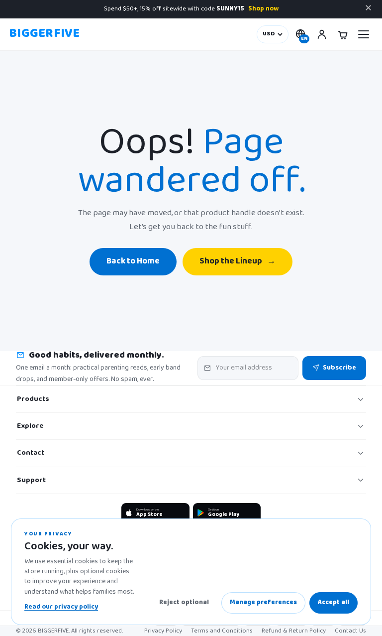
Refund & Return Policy (294, 631)
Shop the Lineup (237, 261)
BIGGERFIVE (44, 34)
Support (31, 480)
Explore (30, 426)
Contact (30, 453)
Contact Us (350, 631)
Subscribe (339, 368)
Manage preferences (263, 602)
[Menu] (363, 34)
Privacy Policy (163, 631)
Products (33, 399)
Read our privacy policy (61, 607)
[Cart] (342, 34)
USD (269, 34)
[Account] (321, 34)
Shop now (263, 9)
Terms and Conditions (222, 631)
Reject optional (184, 602)
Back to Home (133, 261)
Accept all (333, 602)
